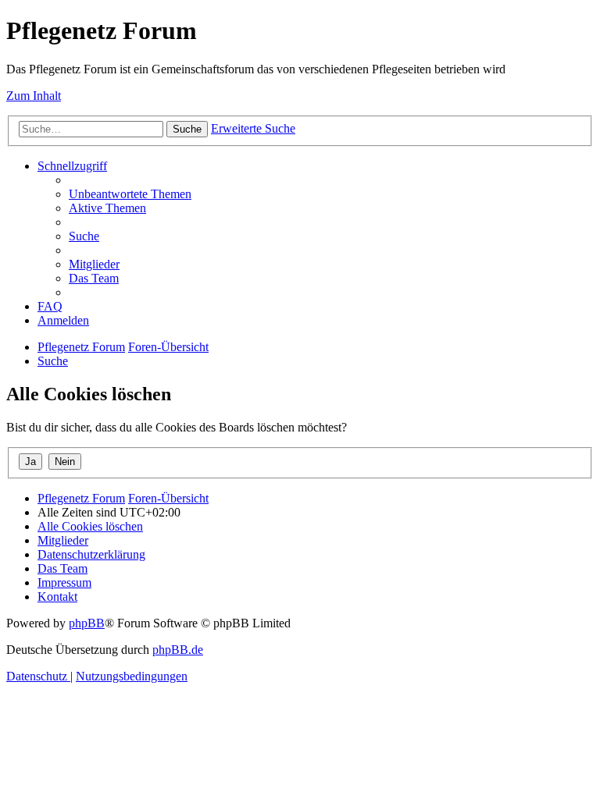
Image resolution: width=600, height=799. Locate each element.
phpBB (87, 623)
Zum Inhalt (33, 95)
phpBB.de (177, 649)
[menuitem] (130, 194)
